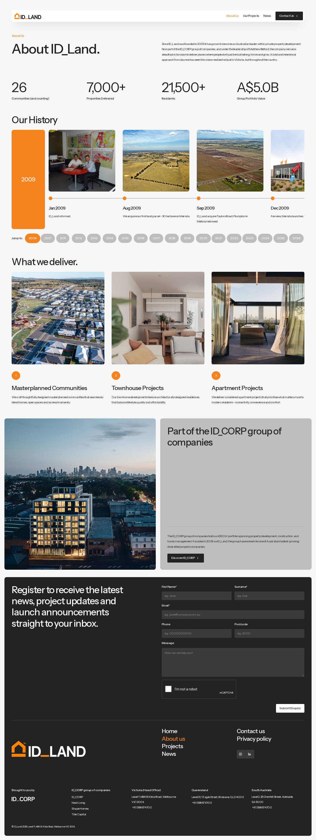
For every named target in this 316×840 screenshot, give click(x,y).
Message (168, 643)
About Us (232, 16)
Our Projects (251, 16)
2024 (265, 238)
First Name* (169, 586)
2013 (94, 238)
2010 (47, 238)
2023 (249, 238)
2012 (78, 238)
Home (169, 731)
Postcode (241, 624)
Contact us (251, 731)
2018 (171, 238)
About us (173, 738)
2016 (140, 238)
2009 (33, 238)
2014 (109, 238)
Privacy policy (254, 738)
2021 (218, 238)
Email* (166, 605)
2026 (296, 238)
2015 (125, 238)
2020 (203, 238)
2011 (63, 238)
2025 (280, 238)
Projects (172, 746)
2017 (156, 238)
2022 (234, 238)
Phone (166, 624)
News (267, 16)
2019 (187, 238)
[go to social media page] (241, 754)
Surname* (241, 586)
